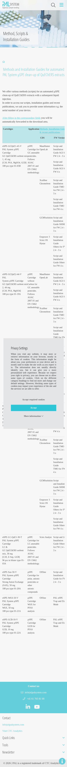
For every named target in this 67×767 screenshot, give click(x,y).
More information (32, 416)
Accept (33, 408)
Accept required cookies (33, 399)
